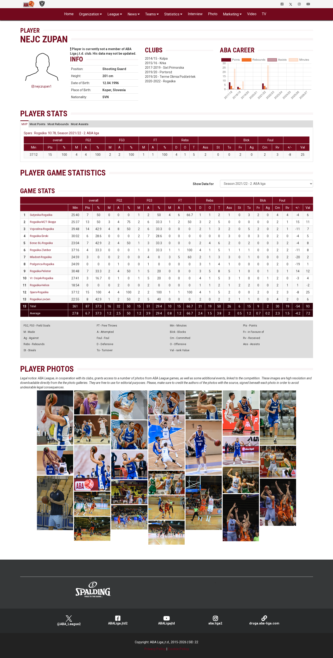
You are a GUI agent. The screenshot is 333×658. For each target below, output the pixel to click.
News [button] (132, 14)
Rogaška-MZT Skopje (43, 222)
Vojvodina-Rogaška (42, 229)
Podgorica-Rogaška (42, 264)
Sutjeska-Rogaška (41, 215)
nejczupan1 (43, 86)
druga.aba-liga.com (264, 623)
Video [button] (251, 14)
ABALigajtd (166, 623)
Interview (195, 14)
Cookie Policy (178, 649)
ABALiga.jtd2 (118, 623)
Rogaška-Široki (39, 236)
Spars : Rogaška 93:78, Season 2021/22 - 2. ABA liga (61, 133)
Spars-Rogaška (39, 292)
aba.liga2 (215, 623)
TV (264, 14)
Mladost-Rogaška (41, 257)
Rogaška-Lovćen (40, 299)
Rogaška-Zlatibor (40, 250)
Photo (212, 14)
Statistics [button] (171, 14)
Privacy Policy (155, 649)
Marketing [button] (231, 14)
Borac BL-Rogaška (41, 243)
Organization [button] (89, 14)
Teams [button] (150, 14)
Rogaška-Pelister (40, 271)
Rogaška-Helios (39, 285)
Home (69, 14)
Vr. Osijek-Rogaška (41, 278)
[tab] (24, 124)
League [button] (113, 14)
